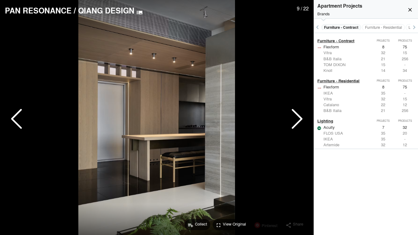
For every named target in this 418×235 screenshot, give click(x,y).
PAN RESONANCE (38, 10)
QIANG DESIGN (106, 10)
